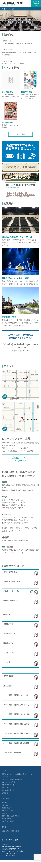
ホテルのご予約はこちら (36, 3)
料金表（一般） (7, 818)
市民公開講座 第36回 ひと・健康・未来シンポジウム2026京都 (30, 95)
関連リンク (6, 787)
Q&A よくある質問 (8, 782)
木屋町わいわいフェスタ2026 (13, 64)
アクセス (5, 777)
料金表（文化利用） (9, 821)
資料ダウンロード (8, 785)
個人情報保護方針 (8, 790)
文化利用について (8, 810)
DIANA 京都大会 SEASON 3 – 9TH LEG (17, 43)
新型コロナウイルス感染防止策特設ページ (17, 774)
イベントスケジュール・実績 (12, 779)
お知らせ (5, 793)
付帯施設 (5, 805)
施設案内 (5, 802)
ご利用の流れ (6, 808)
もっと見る (20, 134)
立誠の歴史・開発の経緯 (10, 831)
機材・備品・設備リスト (10, 816)
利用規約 (5, 813)
